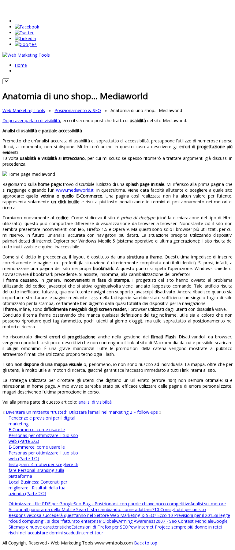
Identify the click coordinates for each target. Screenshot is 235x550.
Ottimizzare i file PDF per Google (41, 504)
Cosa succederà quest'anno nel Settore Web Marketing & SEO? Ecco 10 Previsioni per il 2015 (123, 515)
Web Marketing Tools (23, 110)
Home (21, 65)
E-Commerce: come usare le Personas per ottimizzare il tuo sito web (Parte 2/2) (43, 435)
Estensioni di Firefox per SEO (99, 527)
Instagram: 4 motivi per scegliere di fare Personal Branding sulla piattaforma (43, 470)
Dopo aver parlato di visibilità (31, 120)
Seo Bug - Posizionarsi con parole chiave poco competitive (132, 504)
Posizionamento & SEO (77, 110)
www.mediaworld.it (75, 190)
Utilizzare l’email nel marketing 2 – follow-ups (113, 412)
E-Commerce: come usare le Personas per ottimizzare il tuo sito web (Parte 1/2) (43, 452)
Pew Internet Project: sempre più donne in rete (174, 527)
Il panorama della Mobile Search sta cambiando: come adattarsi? (90, 509)
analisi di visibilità (95, 402)
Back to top (145, 543)
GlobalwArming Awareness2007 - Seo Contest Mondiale (158, 521)
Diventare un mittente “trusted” (37, 412)
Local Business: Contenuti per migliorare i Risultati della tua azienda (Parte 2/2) (38, 487)
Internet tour (90, 533)
